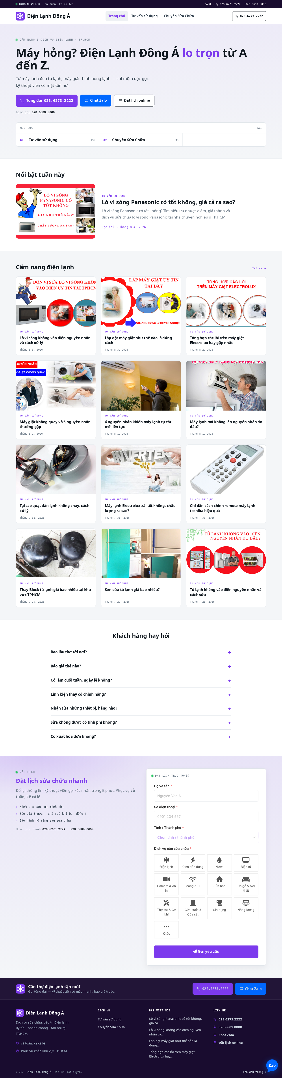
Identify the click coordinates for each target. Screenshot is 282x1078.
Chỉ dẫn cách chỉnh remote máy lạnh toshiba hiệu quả (222, 508)
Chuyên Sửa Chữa (179, 16)
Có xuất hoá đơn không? (73, 736)
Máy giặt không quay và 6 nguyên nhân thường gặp (55, 424)
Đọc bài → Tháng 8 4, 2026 (124, 227)
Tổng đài (49, 100)
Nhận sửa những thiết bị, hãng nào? (84, 708)
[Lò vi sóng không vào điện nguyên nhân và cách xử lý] (56, 301)
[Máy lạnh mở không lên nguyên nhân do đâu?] (226, 385)
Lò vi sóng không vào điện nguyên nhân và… (175, 1032)
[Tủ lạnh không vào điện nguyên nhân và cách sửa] (226, 553)
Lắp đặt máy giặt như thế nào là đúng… (173, 1043)
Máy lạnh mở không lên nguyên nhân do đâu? (226, 424)
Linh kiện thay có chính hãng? (78, 694)
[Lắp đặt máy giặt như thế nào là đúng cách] (141, 301)
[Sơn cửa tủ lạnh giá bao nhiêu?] (141, 553)
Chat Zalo (98, 100)
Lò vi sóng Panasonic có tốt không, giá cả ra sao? (168, 202)
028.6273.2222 (229, 4)
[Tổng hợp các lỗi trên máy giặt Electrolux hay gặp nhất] (226, 301)
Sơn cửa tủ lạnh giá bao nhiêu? (132, 589)
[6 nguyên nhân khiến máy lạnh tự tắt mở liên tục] (141, 385)
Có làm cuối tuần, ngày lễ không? (81, 680)
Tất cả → (259, 268)
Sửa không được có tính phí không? (84, 722)
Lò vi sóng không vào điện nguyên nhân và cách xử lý (55, 340)
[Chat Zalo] (272, 1066)
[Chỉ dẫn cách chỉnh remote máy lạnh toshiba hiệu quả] (226, 469)
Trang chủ (116, 16)
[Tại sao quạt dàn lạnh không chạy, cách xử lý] (56, 469)
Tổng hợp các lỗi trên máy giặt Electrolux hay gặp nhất (217, 340)
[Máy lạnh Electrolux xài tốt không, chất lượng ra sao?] (141, 469)
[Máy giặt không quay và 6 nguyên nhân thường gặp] (56, 385)
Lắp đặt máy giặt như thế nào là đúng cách (138, 340)
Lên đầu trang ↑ (254, 1072)
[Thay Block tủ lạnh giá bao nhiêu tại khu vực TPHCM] (56, 553)
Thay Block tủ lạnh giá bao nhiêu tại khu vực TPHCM (55, 592)
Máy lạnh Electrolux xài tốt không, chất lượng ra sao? (140, 508)
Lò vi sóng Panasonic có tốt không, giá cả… (175, 1020)
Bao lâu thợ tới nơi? (69, 651)
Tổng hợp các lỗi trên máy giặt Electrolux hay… (172, 1054)
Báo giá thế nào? (66, 666)
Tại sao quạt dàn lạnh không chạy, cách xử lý (54, 508)
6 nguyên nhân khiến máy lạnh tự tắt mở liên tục (138, 424)
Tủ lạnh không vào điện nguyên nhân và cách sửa (226, 592)
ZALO (207, 4)
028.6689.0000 (255, 4)
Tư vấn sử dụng (144, 16)
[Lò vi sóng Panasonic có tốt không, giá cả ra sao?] (55, 211)
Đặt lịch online (137, 100)
